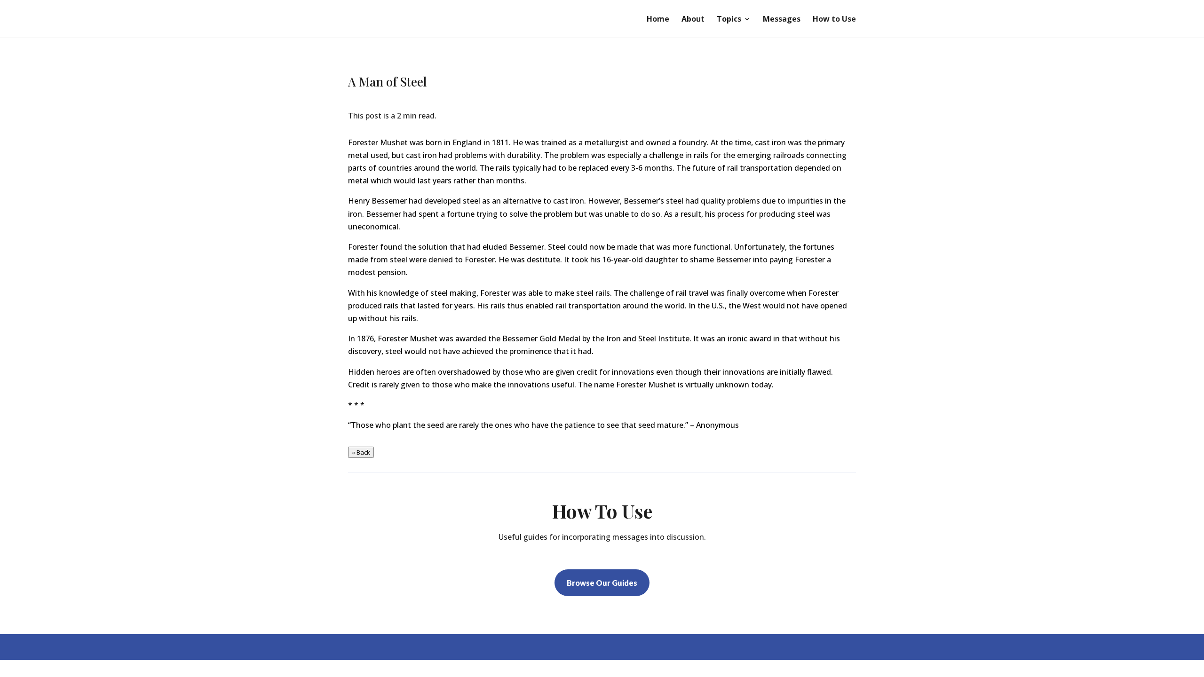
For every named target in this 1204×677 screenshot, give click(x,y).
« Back (361, 452)
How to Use (834, 20)
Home (658, 20)
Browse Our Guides (602, 582)
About (693, 20)
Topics (729, 20)
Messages (781, 20)
